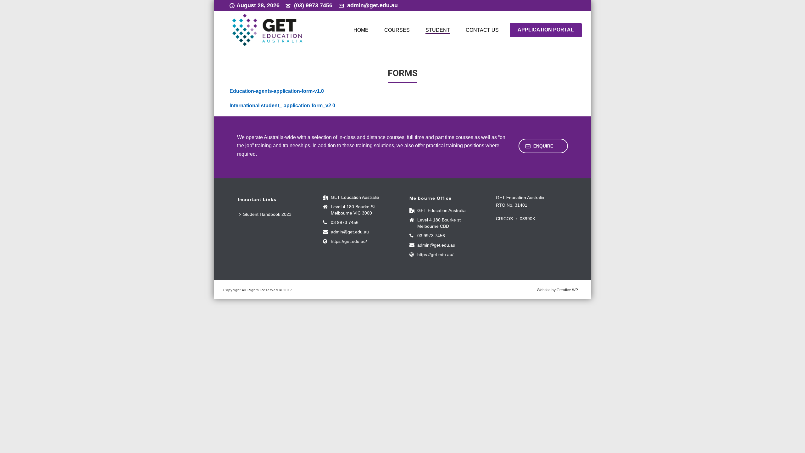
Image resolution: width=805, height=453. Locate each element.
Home (361, 30)
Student (437, 30)
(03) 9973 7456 (313, 5)
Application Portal (546, 29)
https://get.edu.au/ (349, 241)
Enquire (543, 145)
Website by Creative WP (557, 290)
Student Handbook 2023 (267, 214)
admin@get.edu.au (372, 5)
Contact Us (482, 30)
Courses (397, 30)
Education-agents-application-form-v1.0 (277, 91)
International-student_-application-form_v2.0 (282, 105)
